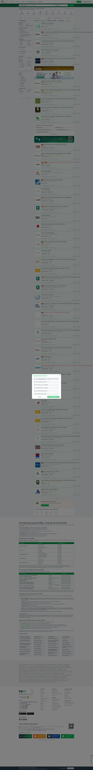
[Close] (59, 375)
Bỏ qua (39, 396)
